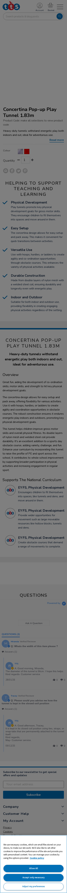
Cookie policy (37, 858)
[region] (33, 864)
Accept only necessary (33, 877)
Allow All (33, 868)
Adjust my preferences (33, 886)
